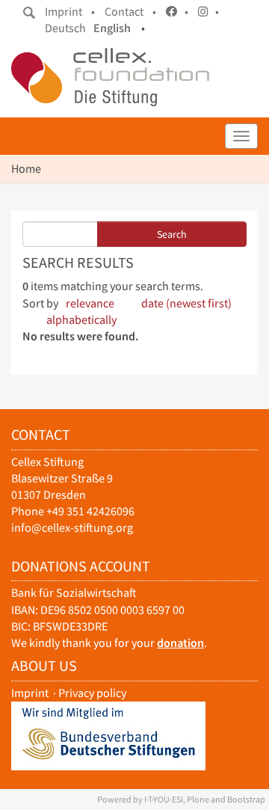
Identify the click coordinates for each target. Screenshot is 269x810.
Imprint (30, 693)
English (112, 28)
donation (180, 643)
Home (26, 169)
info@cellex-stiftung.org (72, 528)
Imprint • (70, 11)
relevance (90, 303)
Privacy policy (92, 693)
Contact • (130, 11)
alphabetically (81, 320)
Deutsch (65, 28)
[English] (110, 77)
